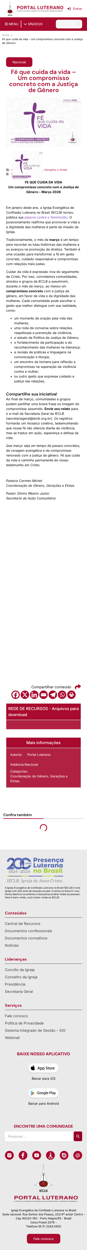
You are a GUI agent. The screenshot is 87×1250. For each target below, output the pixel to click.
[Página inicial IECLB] (10, 9)
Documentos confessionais (28, 931)
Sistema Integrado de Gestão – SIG (35, 1030)
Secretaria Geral (19, 991)
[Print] (71, 695)
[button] (19, 62)
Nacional (31, 764)
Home (6, 35)
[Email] (43, 695)
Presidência (15, 984)
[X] (25, 695)
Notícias (12, 945)
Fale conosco (16, 1016)
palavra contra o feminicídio (45, 217)
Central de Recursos (22, 923)
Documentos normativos (26, 938)
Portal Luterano (39, 755)
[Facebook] (15, 695)
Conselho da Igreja (21, 977)
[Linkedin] (34, 695)
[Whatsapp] (62, 695)
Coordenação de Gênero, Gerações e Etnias (39, 778)
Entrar (77, 9)
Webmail (12, 1038)
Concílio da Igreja (20, 970)
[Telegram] (53, 695)
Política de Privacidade (24, 1023)
